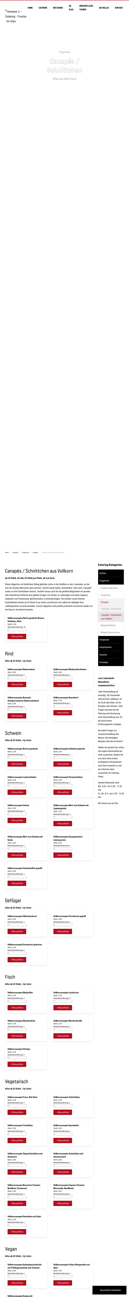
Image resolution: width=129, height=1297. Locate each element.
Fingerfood (104, 580)
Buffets (102, 573)
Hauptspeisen (105, 647)
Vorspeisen (104, 639)
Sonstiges (103, 662)
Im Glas (71, 7)
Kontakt (119, 7)
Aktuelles (104, 7)
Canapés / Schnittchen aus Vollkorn (111, 616)
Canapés (104, 602)
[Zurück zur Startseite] (16, 16)
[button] (122, 573)
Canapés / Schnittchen (111, 608)
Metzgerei (58, 7)
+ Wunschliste (17, 636)
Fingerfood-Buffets (109, 587)
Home (30, 7)
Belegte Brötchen (108, 625)
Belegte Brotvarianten (110, 632)
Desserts (103, 654)
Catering (43, 7)
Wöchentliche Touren (86, 7)
